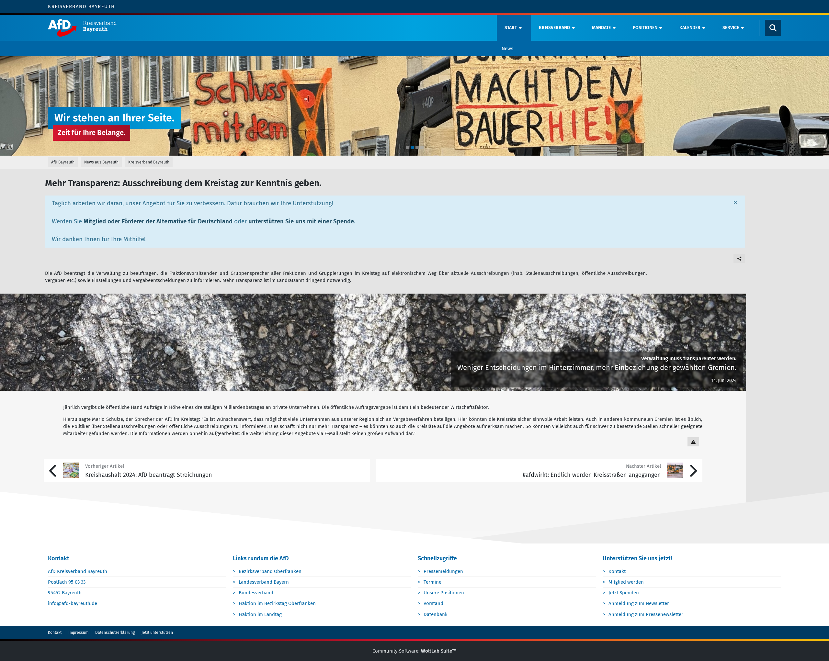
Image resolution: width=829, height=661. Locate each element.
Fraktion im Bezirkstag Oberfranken (277, 603)
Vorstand (433, 603)
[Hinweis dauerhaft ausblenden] (735, 202)
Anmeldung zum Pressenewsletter (645, 614)
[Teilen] (739, 258)
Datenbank (436, 614)
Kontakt (617, 571)
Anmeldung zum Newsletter (638, 603)
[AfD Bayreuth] (271, 28)
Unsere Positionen (444, 593)
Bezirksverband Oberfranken (270, 571)
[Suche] (773, 28)
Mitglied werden (626, 582)
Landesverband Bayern (264, 582)
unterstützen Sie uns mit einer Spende (301, 221)
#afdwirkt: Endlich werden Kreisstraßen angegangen (592, 474)
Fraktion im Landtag (260, 614)
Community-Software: (414, 651)
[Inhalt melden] (693, 441)
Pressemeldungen (443, 571)
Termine (432, 582)
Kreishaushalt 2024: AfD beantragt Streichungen (148, 474)
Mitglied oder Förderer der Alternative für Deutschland (158, 221)
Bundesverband (256, 593)
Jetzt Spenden (623, 593)
